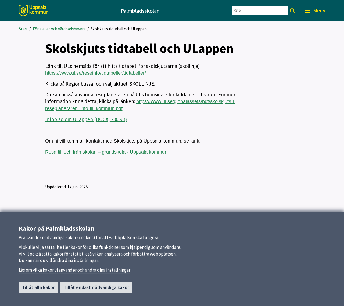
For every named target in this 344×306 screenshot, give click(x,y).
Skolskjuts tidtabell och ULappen (119, 28)
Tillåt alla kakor (38, 287)
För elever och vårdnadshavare (59, 28)
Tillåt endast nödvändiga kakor (96, 287)
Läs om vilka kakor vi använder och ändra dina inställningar (74, 270)
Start (23, 28)
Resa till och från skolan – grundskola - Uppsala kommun (106, 152)
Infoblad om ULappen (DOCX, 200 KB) (86, 119)
